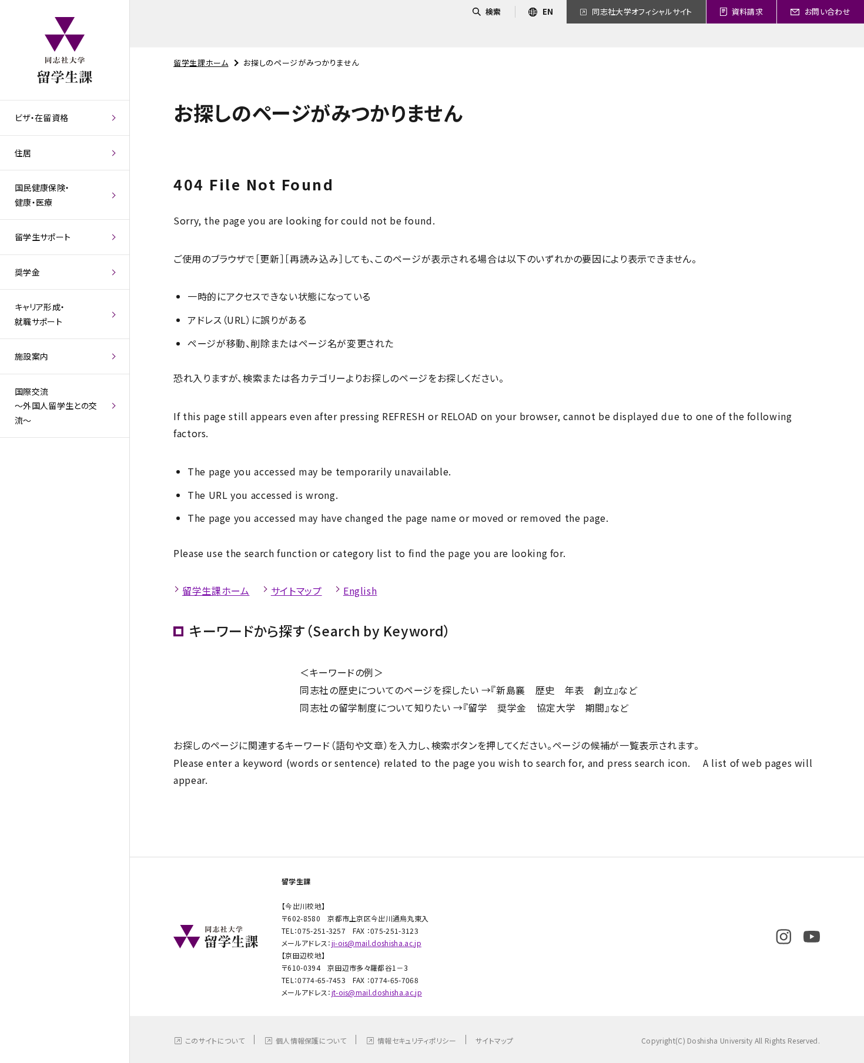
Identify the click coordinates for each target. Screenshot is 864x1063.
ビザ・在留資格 (41, 117)
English (360, 591)
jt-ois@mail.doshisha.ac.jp (376, 992)
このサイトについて (215, 1040)
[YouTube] (811, 936)
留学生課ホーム (200, 62)
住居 (23, 153)
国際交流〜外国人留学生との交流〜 (56, 405)
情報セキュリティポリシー (416, 1040)
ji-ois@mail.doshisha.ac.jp (376, 943)
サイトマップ (296, 591)
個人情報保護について (311, 1040)
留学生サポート (43, 237)
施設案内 (31, 356)
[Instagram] (783, 936)
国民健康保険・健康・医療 (42, 195)
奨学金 (27, 272)
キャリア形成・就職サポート (40, 314)
